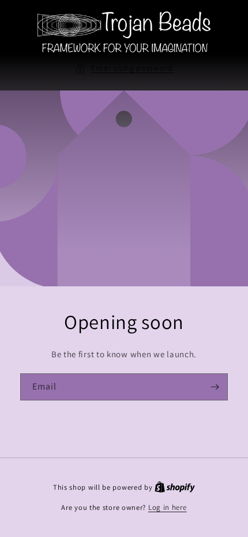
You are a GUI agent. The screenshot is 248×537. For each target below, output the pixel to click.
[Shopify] (175, 487)
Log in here (167, 507)
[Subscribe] (214, 386)
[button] (124, 68)
